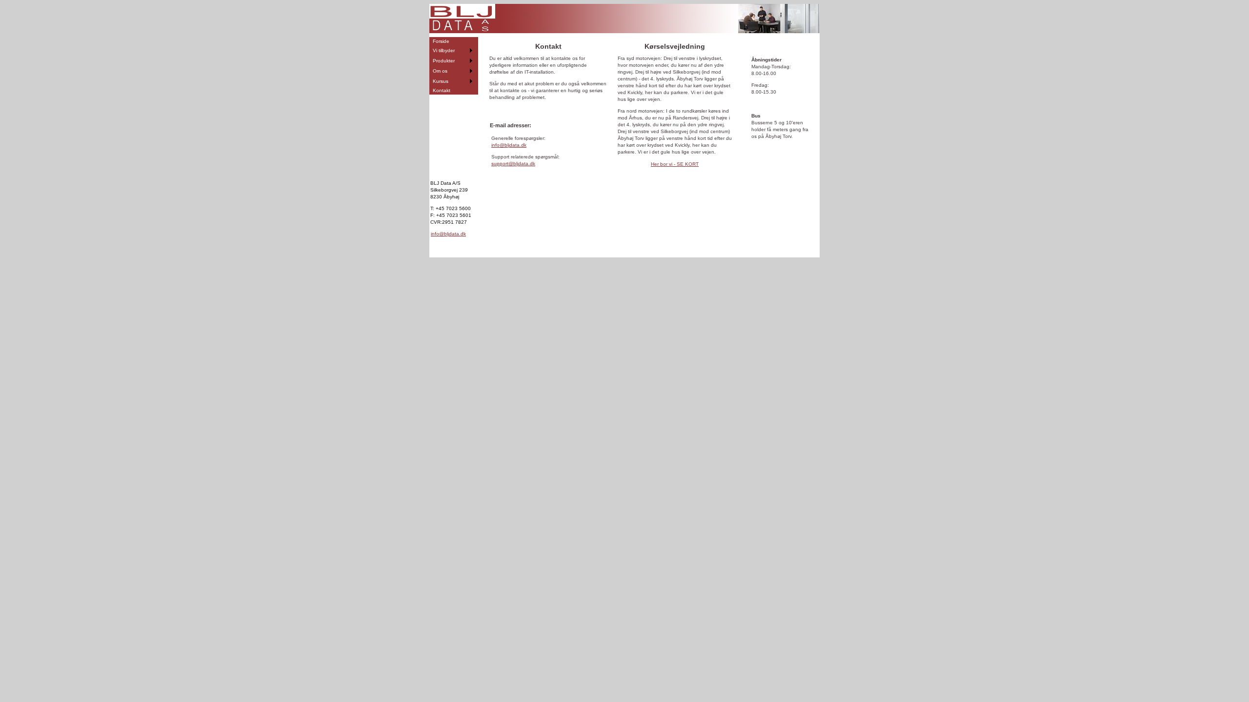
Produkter (444, 60)
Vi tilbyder (444, 50)
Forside (441, 41)
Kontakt (441, 90)
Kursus (440, 81)
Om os (440, 71)
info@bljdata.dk (448, 233)
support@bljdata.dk (513, 163)
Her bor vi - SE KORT (675, 164)
